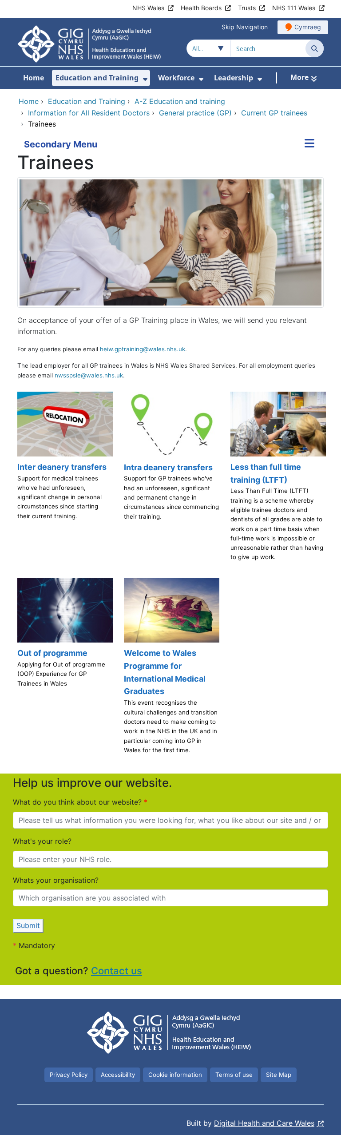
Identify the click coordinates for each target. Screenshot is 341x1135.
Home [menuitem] (33, 78)
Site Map (278, 1074)
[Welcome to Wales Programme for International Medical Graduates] (170, 670)
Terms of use (234, 1074)
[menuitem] (145, 79)
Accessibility (118, 1074)
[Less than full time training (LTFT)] (277, 480)
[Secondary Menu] (309, 144)
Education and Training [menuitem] (97, 78)
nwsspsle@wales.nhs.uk (89, 375)
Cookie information (175, 1074)
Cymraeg (307, 27)
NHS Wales (148, 8)
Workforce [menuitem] (176, 78)
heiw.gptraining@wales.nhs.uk (142, 349)
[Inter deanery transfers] (64, 480)
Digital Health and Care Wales (264, 1123)
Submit (28, 925)
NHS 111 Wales (293, 8)
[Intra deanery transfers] (170, 480)
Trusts (247, 8)
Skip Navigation (245, 27)
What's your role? (42, 841)
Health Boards (201, 8)
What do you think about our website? (78, 802)
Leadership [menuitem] (233, 78)
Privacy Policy (68, 1074)
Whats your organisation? (56, 880)
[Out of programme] (64, 670)
